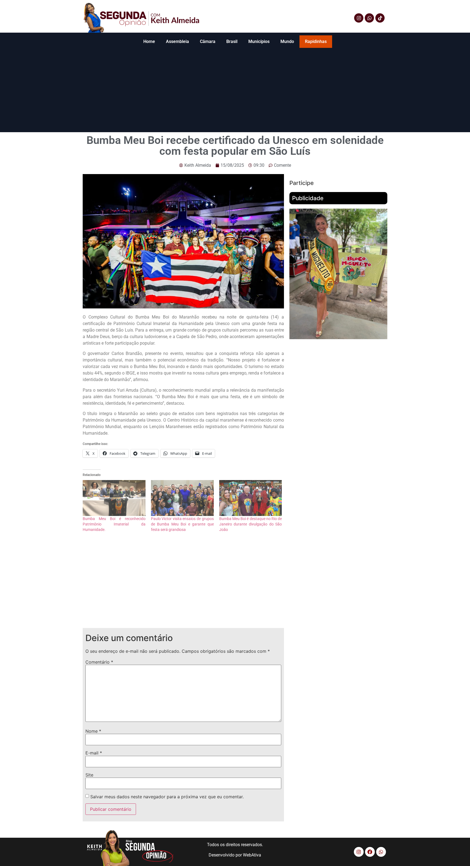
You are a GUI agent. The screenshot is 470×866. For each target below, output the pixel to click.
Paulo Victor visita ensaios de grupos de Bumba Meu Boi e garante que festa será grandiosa (182, 524)
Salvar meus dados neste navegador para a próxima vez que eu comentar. (167, 796)
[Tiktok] (380, 18)
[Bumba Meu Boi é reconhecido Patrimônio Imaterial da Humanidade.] (114, 498)
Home (149, 41)
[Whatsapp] (369, 18)
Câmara (207, 41)
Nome (93, 731)
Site (89, 775)
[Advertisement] (235, 91)
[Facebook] (370, 852)
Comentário (99, 662)
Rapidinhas (316, 41)
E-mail (93, 753)
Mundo (287, 41)
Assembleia (177, 41)
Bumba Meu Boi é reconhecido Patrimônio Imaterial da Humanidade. (114, 524)
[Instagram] (358, 18)
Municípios (259, 41)
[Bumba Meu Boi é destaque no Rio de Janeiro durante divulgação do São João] (250, 498)
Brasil (231, 41)
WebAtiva (252, 855)
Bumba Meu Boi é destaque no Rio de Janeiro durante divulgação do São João (250, 524)
